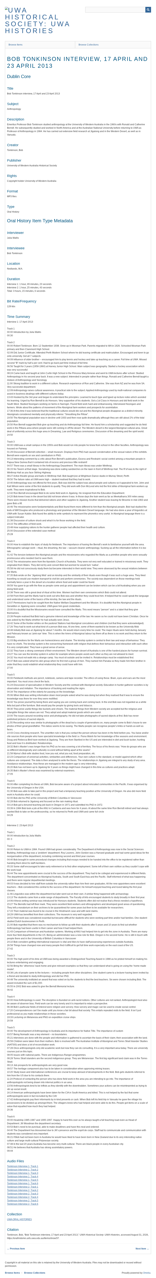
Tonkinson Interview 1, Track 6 (22, 1183)
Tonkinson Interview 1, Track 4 (22, 1176)
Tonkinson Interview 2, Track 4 (22, 1197)
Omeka (146, 1273)
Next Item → (142, 1248)
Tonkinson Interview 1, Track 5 (22, 1180)
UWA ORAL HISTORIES (19, 1219)
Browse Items (15, 44)
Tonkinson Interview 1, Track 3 (22, 1173)
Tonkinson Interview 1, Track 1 (22, 1166)
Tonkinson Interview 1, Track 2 (22, 1169)
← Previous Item (16, 1248)
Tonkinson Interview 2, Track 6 (22, 1204)
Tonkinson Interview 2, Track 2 (22, 1190)
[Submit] (148, 10)
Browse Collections (89, 44)
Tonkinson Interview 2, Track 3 (22, 1193)
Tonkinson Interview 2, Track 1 (22, 1187)
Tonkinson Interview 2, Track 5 (22, 1200)
